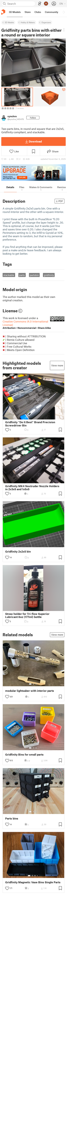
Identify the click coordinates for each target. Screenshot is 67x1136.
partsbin (34, 275)
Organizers (46, 22)
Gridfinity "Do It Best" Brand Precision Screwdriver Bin (30, 424)
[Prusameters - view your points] (46, 3)
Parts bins (11, 818)
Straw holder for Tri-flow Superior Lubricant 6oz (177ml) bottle (27, 615)
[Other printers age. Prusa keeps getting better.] (33, 172)
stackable (8, 275)
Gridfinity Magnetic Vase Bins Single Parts (32, 882)
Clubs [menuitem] (37, 12)
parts (22, 275)
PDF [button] (60, 201)
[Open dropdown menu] (64, 30)
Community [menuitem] (51, 12)
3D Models (9, 22)
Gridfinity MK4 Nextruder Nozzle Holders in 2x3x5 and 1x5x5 (32, 488)
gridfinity (49, 275)
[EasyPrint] (39, 3)
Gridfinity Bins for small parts (24, 754)
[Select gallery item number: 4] (37, 875)
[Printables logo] (3, 12)
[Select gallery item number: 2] (33, 684)
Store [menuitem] (28, 12)
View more (57, 365)
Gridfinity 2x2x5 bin (18, 551)
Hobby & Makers (28, 22)
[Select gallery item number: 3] (36, 684)
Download (35, 141)
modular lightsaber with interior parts (29, 690)
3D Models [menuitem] (15, 12)
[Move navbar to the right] (64, 12)
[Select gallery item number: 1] (30, 684)
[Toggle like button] (7, 430)
